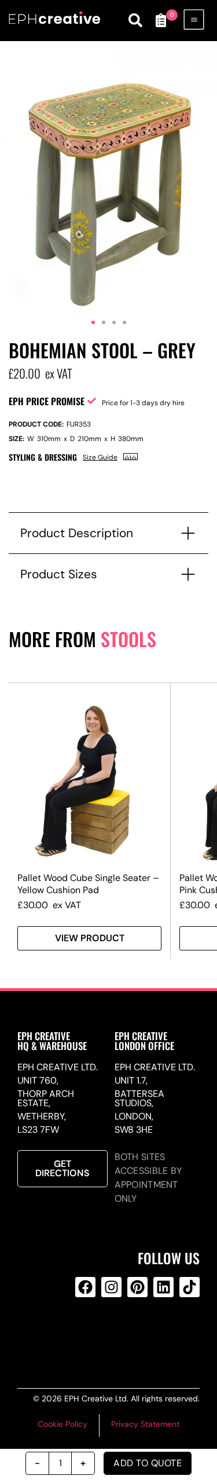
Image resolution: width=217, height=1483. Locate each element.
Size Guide (100, 457)
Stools (128, 638)
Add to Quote (147, 1463)
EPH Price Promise (46, 401)
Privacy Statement (145, 1424)
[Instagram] (111, 1287)
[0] (161, 20)
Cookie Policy (62, 1424)
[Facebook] (85, 1287)
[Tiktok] (189, 1287)
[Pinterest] (137, 1287)
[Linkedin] (163, 1287)
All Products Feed (109, 1334)
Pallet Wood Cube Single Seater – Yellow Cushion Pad (88, 884)
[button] (93, 322)
